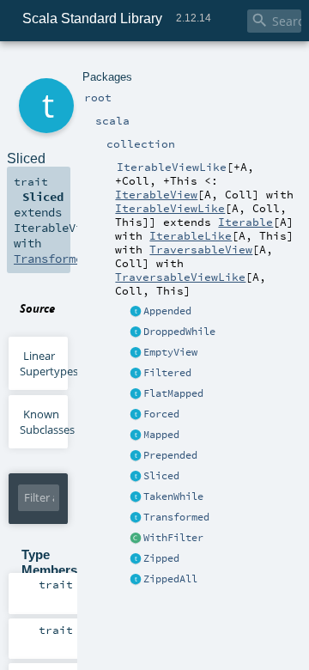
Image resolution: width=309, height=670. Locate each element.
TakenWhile (173, 496)
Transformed (176, 517)
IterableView (156, 194)
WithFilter (173, 538)
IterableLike (190, 235)
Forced (161, 414)
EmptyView (170, 352)
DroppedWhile (179, 332)
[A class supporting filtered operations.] (135, 538)
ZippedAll (170, 579)
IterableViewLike (170, 208)
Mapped (161, 435)
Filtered (167, 373)
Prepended (170, 455)
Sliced (161, 476)
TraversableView (200, 249)
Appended (167, 311)
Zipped (161, 558)
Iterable (245, 221)
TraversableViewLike (180, 276)
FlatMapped (173, 393)
